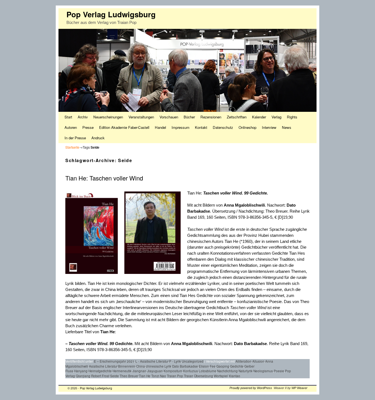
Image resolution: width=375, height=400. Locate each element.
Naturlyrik (246, 371)
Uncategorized (192, 361)
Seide (114, 376)
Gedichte (237, 366)
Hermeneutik (122, 371)
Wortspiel (221, 376)
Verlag (276, 117)
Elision (204, 366)
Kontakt (201, 127)
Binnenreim (126, 366)
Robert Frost (100, 376)
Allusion (258, 361)
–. (99, 343)
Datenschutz (223, 127)
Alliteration (243, 361)
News (286, 127)
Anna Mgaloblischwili (244, 205)
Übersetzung (203, 376)
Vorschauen (168, 117)
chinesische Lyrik (158, 366)
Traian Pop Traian (180, 376)
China (140, 366)
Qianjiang (83, 376)
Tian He (107, 332)
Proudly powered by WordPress (251, 388)
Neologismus (263, 371)
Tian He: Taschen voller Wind (104, 178)
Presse (88, 127)
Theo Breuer (129, 376)
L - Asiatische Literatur (151, 361)
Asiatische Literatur (103, 366)
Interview (269, 127)
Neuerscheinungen (108, 117)
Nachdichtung (227, 371)
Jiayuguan (155, 371)
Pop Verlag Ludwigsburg (111, 14)
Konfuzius (190, 371)
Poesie (279, 371)
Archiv (83, 117)
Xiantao (234, 376)
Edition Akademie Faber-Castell (124, 127)
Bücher (189, 117)
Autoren (71, 127)
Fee (213, 366)
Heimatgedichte (100, 371)
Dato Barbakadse (250, 343)
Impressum (180, 127)
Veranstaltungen (141, 117)
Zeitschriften (237, 117)
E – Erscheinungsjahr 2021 (114, 361)
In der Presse (75, 137)
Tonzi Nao (158, 376)
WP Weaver (299, 388)
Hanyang (81, 371)
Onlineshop (247, 127)
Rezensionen (210, 117)
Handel (160, 127)
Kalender (259, 117)
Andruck (98, 137)
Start (68, 117)
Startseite (72, 147)
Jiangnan (139, 371)
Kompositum (173, 371)
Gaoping (222, 366)
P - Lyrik (175, 361)
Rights (292, 117)
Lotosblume (207, 371)
